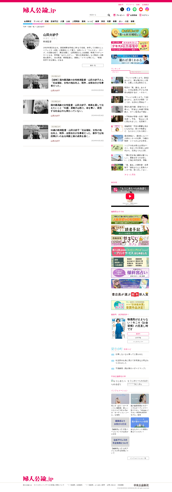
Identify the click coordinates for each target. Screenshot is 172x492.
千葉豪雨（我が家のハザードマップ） (131, 368)
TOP (24, 27)
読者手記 (54, 21)
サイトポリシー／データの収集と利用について (49, 485)
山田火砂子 (41, 27)
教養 (115, 21)
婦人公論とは (27, 485)
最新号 (121, 5)
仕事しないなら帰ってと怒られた (129, 354)
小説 (126, 21)
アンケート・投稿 (133, 5)
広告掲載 (121, 485)
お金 (68, 21)
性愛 (109, 21)
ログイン (145, 15)
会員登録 (133, 15)
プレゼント (120, 15)
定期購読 (145, 5)
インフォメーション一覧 (138, 458)
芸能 (47, 21)
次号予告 (138, 337)
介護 (62, 21)
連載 (132, 21)
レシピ (90, 21)
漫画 (83, 21)
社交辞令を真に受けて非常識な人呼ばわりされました (132, 361)
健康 (97, 21)
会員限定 (27, 21)
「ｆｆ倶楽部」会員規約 (74, 485)
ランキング (38, 21)
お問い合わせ (111, 485)
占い (121, 21)
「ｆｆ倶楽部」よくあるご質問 (94, 485)
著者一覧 (31, 27)
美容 (103, 21)
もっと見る (131, 174)
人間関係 (76, 21)
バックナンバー (138, 341)
